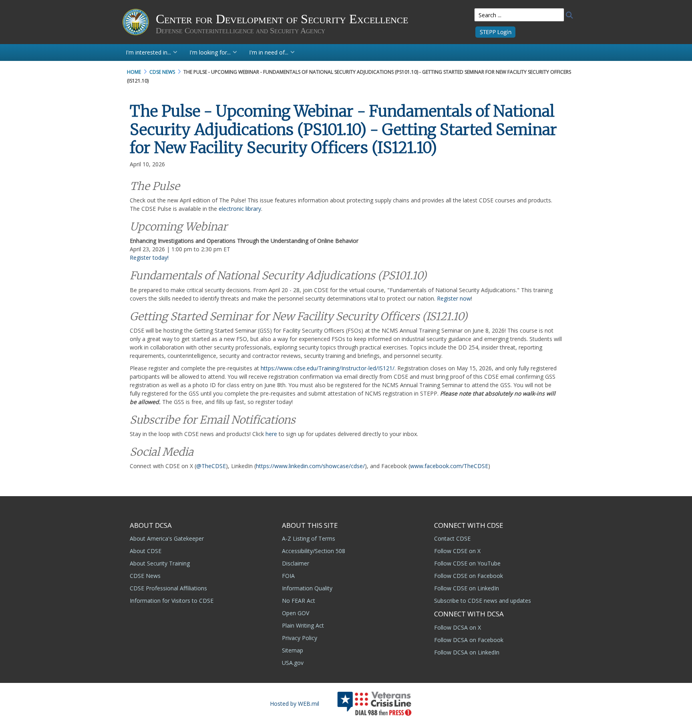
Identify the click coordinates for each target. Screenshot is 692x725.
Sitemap (292, 650)
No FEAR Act (298, 600)
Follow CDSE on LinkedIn (466, 588)
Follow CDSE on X (457, 551)
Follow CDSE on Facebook (468, 576)
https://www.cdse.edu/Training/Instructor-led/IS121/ (327, 368)
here (272, 434)
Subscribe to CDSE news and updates (482, 600)
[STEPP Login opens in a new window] (495, 31)
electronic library (240, 208)
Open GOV (295, 613)
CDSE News (145, 576)
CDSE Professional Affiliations (168, 588)
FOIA (288, 576)
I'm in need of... (268, 52)
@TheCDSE (211, 466)
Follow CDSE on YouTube (467, 563)
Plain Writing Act (303, 625)
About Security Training (160, 563)
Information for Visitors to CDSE (171, 600)
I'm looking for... (210, 52)
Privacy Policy (299, 638)
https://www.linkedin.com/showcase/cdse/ (310, 466)
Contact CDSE (452, 538)
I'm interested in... (148, 52)
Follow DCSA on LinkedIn (466, 652)
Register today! (149, 257)
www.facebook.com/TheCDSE (449, 466)
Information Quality (307, 588)
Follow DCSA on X (457, 627)
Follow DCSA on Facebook (468, 640)
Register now (454, 298)
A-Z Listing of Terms (308, 538)
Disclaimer (295, 563)
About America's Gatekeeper (167, 538)
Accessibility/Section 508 (313, 551)
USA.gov (293, 662)
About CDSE (145, 551)
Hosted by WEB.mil (294, 703)
